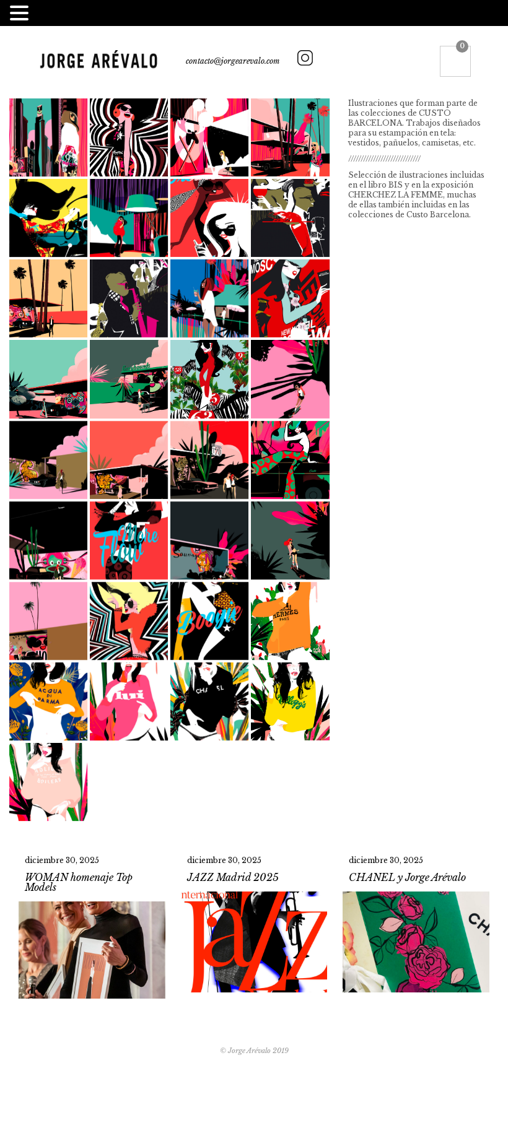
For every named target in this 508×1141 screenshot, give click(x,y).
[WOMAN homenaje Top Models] (92, 925)
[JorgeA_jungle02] (209, 379)
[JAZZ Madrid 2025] (254, 925)
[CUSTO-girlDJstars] (129, 137)
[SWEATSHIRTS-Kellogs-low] (290, 701)
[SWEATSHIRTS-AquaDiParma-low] (48, 701)
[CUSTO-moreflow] (129, 540)
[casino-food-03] (290, 218)
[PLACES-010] (48, 379)
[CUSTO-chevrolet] (290, 460)
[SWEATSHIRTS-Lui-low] (129, 701)
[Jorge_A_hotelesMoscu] (290, 298)
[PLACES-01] (209, 540)
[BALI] (209, 298)
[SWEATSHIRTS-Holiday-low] (48, 782)
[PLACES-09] (48, 298)
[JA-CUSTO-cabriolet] (48, 218)
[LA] (290, 137)
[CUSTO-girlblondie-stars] (129, 621)
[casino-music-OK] (129, 298)
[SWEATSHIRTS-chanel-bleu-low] (209, 701)
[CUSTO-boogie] (209, 621)
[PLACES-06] (48, 621)
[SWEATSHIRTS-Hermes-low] (290, 621)
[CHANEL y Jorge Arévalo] (416, 925)
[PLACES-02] (48, 540)
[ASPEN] (129, 218)
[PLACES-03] (48, 460)
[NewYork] (48, 137)
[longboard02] (290, 540)
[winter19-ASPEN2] (209, 137)
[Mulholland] (209, 460)
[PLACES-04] (129, 379)
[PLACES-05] (129, 460)
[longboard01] (290, 379)
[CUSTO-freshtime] (209, 218)
